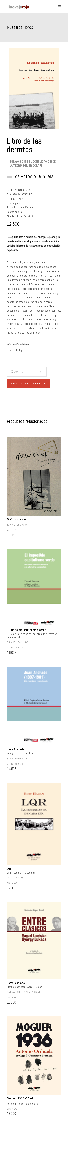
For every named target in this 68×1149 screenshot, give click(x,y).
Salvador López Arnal (24, 992)
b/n (20, 212)
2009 (31, 216)
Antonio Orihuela (37, 176)
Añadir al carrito (28, 384)
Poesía (12, 530)
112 (9, 203)
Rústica (28, 207)
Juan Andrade (16, 749)
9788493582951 (22, 190)
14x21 (20, 199)
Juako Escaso (17, 525)
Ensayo (12, 883)
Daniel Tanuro (18, 642)
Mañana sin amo (17, 519)
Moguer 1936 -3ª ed (20, 1098)
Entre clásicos (16, 983)
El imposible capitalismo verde (26, 630)
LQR (9, 868)
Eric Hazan (15, 878)
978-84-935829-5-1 (23, 194)
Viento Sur (15, 648)
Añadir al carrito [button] (34, 477)
